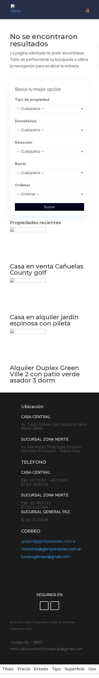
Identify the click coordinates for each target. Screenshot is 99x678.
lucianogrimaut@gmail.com (45, 556)
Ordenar (22, 185)
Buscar (49, 207)
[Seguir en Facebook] (44, 605)
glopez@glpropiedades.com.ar (48, 541)
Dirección (23, 142)
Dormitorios (26, 121)
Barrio (20, 164)
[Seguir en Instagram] (54, 605)
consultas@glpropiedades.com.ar (51, 549)
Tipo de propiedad (32, 99)
